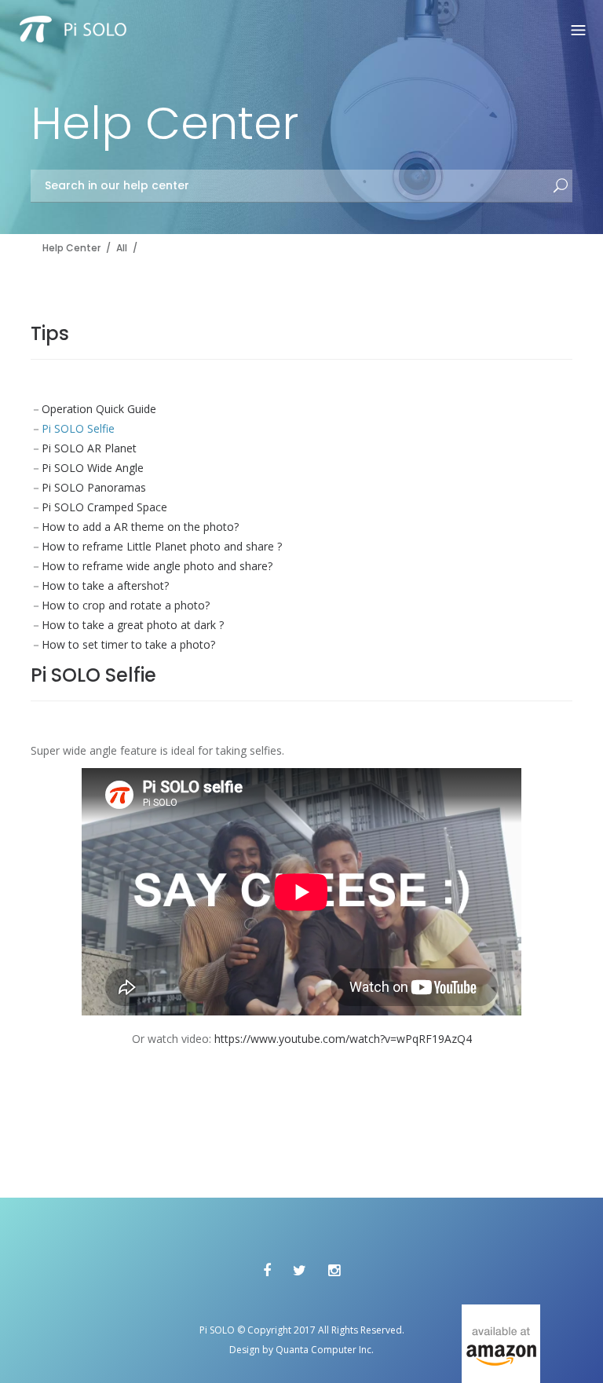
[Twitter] (299, 1270)
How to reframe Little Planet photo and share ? (162, 546)
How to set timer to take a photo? (128, 644)
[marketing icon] (501, 1343)
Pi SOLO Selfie (78, 428)
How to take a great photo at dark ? (133, 624)
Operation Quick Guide (99, 408)
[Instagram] (334, 1270)
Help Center (71, 247)
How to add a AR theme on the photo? (140, 526)
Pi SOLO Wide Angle (93, 467)
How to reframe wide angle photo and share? (157, 565)
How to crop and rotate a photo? (126, 605)
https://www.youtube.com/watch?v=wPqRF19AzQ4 (343, 1038)
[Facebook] (267, 1270)
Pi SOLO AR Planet (89, 448)
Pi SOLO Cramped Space (104, 506)
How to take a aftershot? (105, 585)
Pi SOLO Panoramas (94, 487)
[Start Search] (560, 186)
